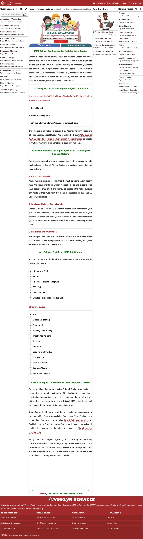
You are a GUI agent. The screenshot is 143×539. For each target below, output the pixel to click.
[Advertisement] (60, 473)
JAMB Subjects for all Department (45, 9)
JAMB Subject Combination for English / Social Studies (60, 51)
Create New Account (79, 523)
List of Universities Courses (46, 518)
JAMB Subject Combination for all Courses (64, 493)
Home (32, 9)
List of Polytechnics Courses (46, 523)
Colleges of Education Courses (47, 528)
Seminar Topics (113, 3)
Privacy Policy (112, 523)
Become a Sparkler (78, 518)
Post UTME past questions (76, 420)
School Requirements (8, 528)
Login (124, 3)
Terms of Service (113, 528)
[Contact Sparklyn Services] (71, 501)
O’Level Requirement (8, 518)
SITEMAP (4, 535)
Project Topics (99, 3)
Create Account (135, 3)
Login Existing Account (80, 528)
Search (25, 15)
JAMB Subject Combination (10, 523)
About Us (110, 518)
